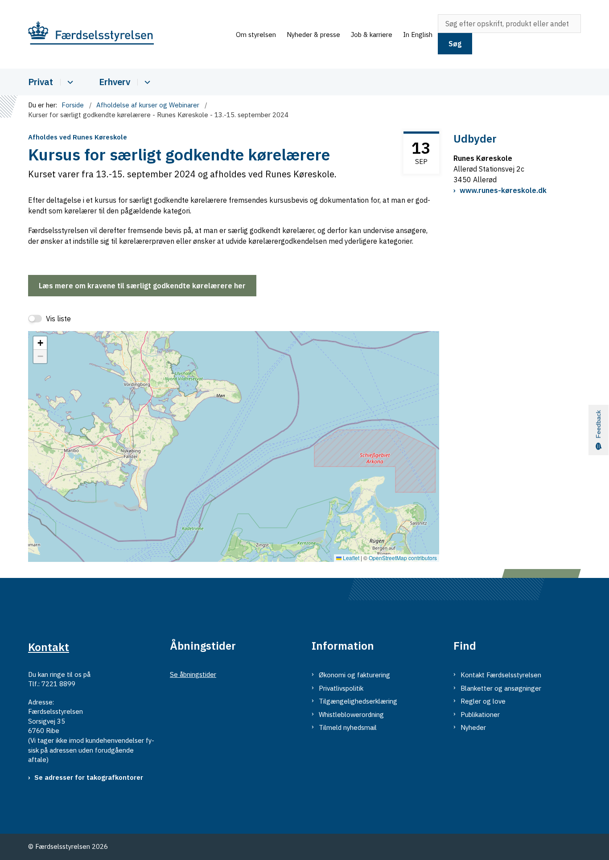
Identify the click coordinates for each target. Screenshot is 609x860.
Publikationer (480, 714)
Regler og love (483, 701)
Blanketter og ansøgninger (501, 688)
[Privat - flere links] (69, 82)
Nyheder (473, 727)
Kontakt (48, 647)
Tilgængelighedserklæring (358, 701)
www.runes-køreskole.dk (503, 190)
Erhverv (114, 82)
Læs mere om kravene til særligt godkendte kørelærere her (142, 285)
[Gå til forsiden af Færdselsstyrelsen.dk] (129, 34)
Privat (40, 82)
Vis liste (58, 318)
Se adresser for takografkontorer (88, 777)
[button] (40, 343)
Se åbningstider (193, 674)
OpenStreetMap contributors (403, 557)
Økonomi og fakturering (354, 675)
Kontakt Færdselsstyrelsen (501, 675)
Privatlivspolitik (341, 688)
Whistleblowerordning (351, 714)
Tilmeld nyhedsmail (348, 727)
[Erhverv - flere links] (146, 82)
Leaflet (350, 557)
